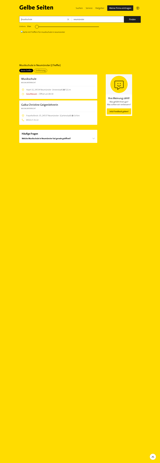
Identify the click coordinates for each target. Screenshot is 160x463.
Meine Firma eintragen (120, 8)
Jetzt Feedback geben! (119, 111)
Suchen (79, 8)
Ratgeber (100, 8)
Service (89, 8)
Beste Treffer (26, 70)
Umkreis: (25, 26)
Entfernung (41, 70)
